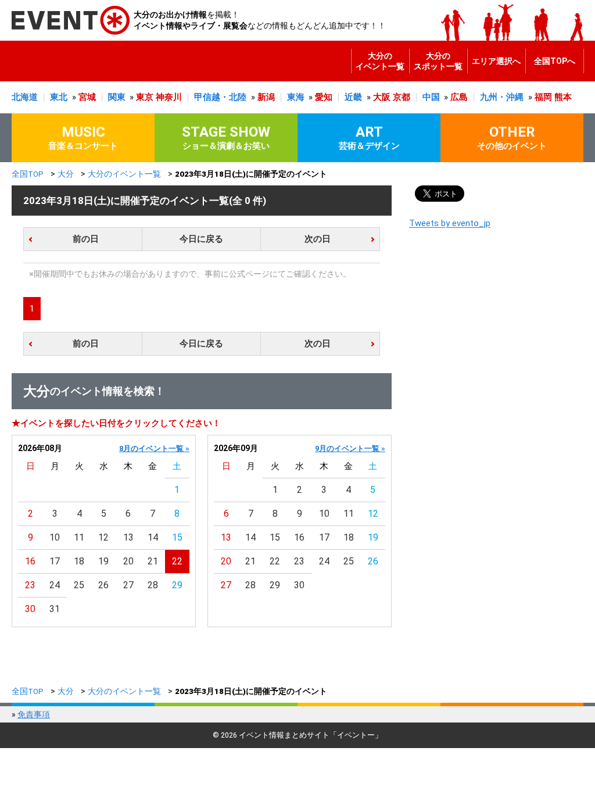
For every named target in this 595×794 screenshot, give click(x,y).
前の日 (86, 239)
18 (79, 561)
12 (103, 537)
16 (30, 561)
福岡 (543, 97)
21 (153, 561)
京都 (401, 97)
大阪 (381, 97)
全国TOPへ (554, 61)
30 (30, 608)
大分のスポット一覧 (438, 61)
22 (177, 561)
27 (128, 585)
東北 (58, 97)
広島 (459, 97)
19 (103, 561)
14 (153, 537)
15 (177, 537)
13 (128, 537)
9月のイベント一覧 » (350, 448)
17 (54, 561)
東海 (295, 97)
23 (30, 585)
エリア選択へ (496, 61)
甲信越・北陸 (220, 97)
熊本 (563, 97)
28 (153, 585)
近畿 (353, 97)
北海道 (25, 97)
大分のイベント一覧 (380, 61)
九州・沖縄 (502, 97)
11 (79, 537)
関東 (117, 97)
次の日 (317, 239)
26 (103, 585)
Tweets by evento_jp (449, 223)
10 (54, 537)
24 (54, 585)
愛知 (323, 97)
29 (177, 585)
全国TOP (28, 173)
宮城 (87, 97)
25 (79, 585)
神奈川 (169, 97)
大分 (66, 173)
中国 (431, 97)
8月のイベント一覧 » (154, 448)
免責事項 (33, 714)
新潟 (266, 97)
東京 (144, 97)
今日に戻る (201, 239)
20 (128, 561)
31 (54, 608)
